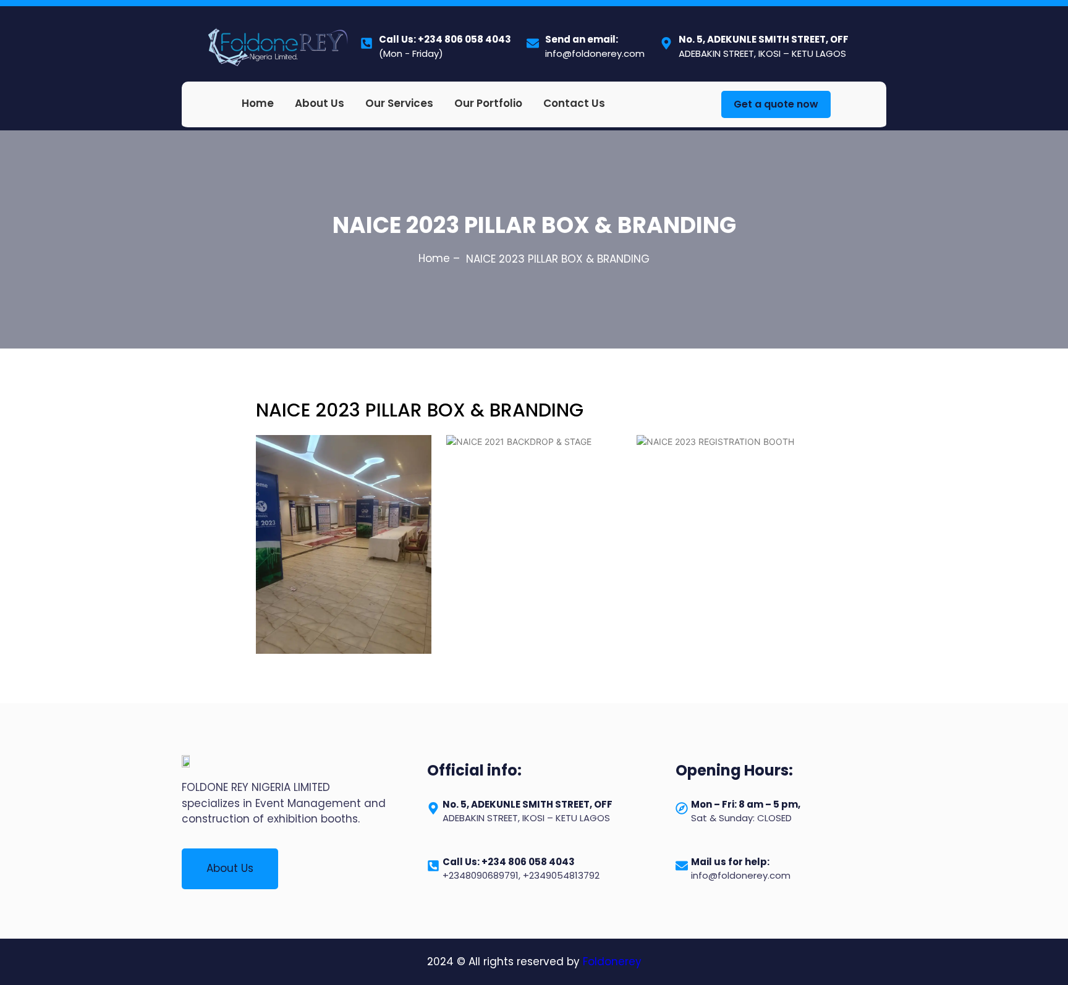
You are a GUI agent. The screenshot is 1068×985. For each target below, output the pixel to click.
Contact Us (574, 103)
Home (258, 103)
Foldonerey (612, 961)
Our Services (399, 103)
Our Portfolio (488, 103)
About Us (319, 103)
